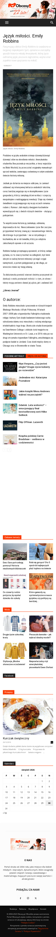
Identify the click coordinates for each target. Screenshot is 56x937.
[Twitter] (35, 898)
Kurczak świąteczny (16, 738)
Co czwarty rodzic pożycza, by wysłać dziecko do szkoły (12, 595)
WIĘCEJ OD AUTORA (37, 356)
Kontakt (43, 909)
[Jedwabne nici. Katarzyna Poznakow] (10, 381)
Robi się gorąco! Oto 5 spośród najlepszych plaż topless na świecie (40, 565)
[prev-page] (4, 450)
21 (35, 797)
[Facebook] (20, 898)
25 (14, 803)
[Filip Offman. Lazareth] (10, 425)
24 (6, 803)
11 (14, 792)
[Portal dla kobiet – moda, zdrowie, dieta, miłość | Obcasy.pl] (28, 9)
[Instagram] (28, 898)
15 (42, 792)
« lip (5, 812)
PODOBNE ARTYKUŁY (14, 356)
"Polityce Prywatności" (32, 931)
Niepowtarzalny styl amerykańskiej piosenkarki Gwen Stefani (41, 664)
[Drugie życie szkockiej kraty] (15, 624)
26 (21, 803)
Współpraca (33, 909)
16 (49, 792)
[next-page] (9, 450)
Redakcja (13, 909)
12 (21, 792)
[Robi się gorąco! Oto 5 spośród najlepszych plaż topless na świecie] (41, 551)
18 (14, 797)
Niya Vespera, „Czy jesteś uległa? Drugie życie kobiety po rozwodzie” (34, 367)
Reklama (22, 909)
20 (28, 797)
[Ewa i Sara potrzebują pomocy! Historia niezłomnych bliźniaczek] (15, 551)
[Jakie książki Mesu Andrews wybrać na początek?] (10, 395)
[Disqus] (28, 495)
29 (42, 803)
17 (6, 797)
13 (28, 792)
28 (35, 803)
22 (42, 797)
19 (21, 797)
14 (35, 792)
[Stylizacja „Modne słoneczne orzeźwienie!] (15, 650)
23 (49, 797)
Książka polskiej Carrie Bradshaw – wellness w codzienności (31, 439)
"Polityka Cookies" (28, 922)
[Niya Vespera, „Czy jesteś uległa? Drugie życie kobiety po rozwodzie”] (10, 367)
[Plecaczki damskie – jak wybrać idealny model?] (41, 624)
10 (6, 792)
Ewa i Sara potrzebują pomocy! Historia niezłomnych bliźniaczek (14, 565)
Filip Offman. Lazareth (31, 422)
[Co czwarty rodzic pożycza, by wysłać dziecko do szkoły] (15, 581)
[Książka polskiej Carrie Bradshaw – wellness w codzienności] (10, 439)
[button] (6, 22)
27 (28, 803)
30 (49, 803)
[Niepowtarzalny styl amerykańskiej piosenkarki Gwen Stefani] (41, 650)
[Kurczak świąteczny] (28, 716)
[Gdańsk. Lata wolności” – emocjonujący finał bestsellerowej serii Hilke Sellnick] (10, 408)
